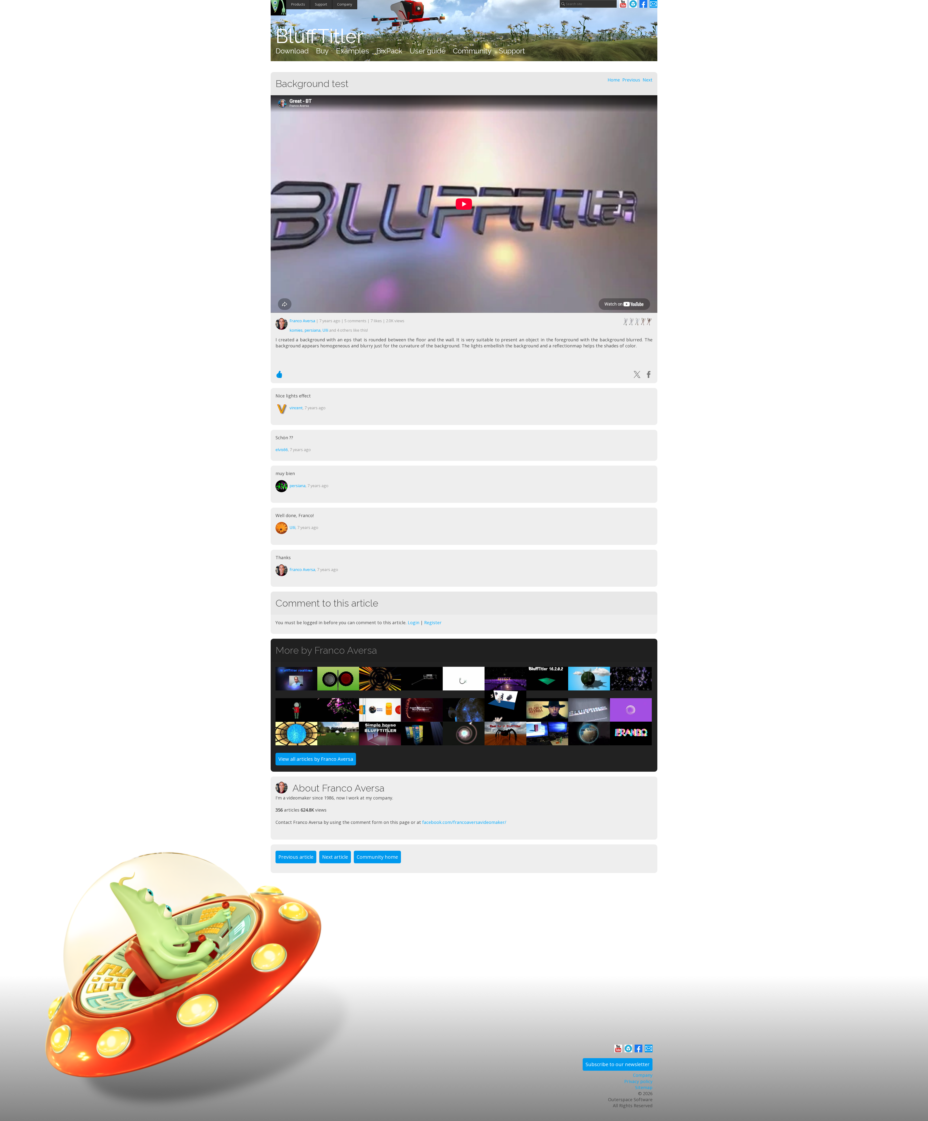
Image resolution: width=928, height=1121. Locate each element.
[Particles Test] (631, 742)
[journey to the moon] (464, 718)
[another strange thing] (338, 718)
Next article (335, 857)
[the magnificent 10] (547, 718)
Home (614, 80)
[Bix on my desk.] (547, 742)
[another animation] (380, 718)
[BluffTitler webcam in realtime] (296, 687)
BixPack (389, 51)
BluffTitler (319, 36)
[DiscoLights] (464, 742)
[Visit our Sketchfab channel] (633, 4)
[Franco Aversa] (284, 787)
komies (296, 330)
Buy (322, 51)
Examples (352, 51)
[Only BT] (631, 687)
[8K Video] (589, 742)
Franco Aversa (302, 320)
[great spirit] (380, 687)
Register (433, 622)
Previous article (295, 857)
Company (344, 4)
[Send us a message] (653, 4)
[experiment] (338, 687)
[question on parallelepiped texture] (422, 742)
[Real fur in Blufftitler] (505, 742)
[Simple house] (380, 742)
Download (292, 51)
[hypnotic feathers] (296, 742)
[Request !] (296, 718)
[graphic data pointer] (422, 687)
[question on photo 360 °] (338, 742)
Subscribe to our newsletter (618, 1064)
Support (321, 4)
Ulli (325, 330)
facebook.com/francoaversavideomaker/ (464, 822)
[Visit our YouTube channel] (623, 4)
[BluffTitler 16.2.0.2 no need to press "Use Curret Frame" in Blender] (547, 687)
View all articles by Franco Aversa (315, 759)
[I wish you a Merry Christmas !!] (422, 718)
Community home (377, 857)
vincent (296, 407)
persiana (312, 330)
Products (298, 4)
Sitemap (643, 1087)
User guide (428, 51)
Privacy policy (638, 1081)
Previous (631, 80)
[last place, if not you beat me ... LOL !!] (631, 718)
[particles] (505, 687)
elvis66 (282, 449)
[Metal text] (589, 718)
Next (647, 80)
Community (472, 51)
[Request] (464, 687)
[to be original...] (505, 718)
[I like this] (279, 374)
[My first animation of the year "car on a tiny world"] (589, 687)
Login (413, 622)
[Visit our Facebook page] (643, 4)
